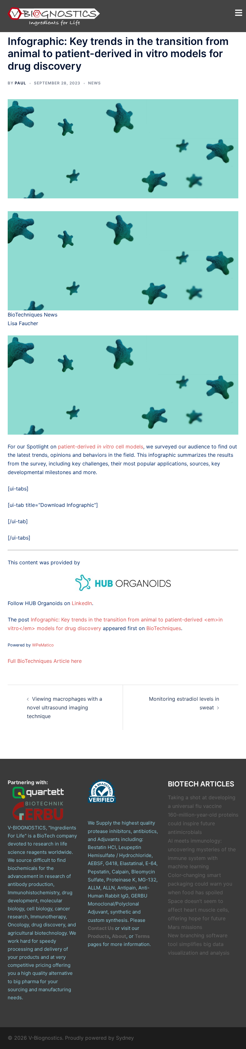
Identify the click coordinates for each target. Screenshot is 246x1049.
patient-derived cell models (100, 446)
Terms (142, 936)
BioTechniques (163, 628)
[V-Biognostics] (54, 15)
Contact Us (101, 928)
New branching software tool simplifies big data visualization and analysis (198, 944)
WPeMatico (43, 645)
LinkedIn (82, 603)
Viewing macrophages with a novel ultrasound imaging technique (64, 707)
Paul (20, 83)
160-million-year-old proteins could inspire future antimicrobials (203, 823)
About (119, 936)
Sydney (125, 1038)
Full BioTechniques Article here (45, 661)
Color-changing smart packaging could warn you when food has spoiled (200, 884)
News (94, 83)
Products (98, 936)
